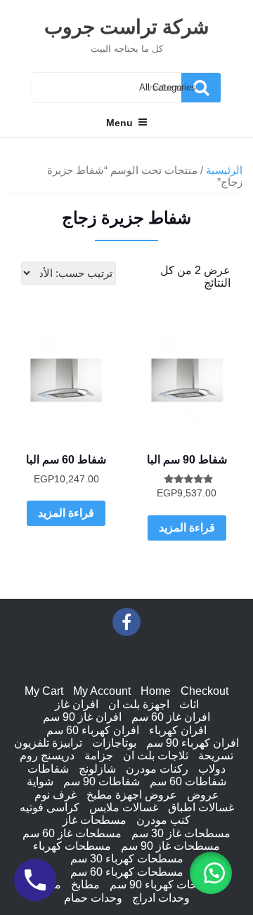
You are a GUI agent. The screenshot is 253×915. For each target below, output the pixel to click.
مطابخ (85, 884)
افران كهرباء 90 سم (192, 743)
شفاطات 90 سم (101, 781)
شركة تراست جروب (126, 26)
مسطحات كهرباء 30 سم (126, 859)
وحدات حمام (93, 898)
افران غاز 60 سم (170, 717)
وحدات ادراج (161, 898)
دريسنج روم (47, 755)
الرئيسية (224, 170)
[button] (211, 873)
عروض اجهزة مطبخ (131, 795)
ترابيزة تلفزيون (48, 743)
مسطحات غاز (94, 820)
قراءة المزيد (187, 528)
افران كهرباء (178, 730)
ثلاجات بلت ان (155, 755)
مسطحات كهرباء (72, 846)
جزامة (98, 755)
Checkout (204, 691)
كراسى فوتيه (49, 807)
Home (156, 691)
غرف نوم (55, 795)
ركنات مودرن (157, 769)
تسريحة (215, 755)
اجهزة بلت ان (138, 704)
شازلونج (97, 769)
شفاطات (48, 769)
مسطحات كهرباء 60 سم (126, 872)
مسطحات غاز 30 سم (181, 833)
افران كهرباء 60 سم (92, 730)
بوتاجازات (114, 743)
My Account (102, 691)
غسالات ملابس (123, 807)
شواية (40, 781)
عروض (203, 795)
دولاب (212, 769)
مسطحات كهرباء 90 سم (166, 884)
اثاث (189, 704)
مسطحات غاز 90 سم (170, 846)
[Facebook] (126, 622)
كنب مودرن (163, 820)
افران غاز (76, 704)
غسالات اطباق (201, 807)
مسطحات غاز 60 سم (72, 833)
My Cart (44, 691)
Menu (119, 122)
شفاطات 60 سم (188, 781)
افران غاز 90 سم (82, 717)
